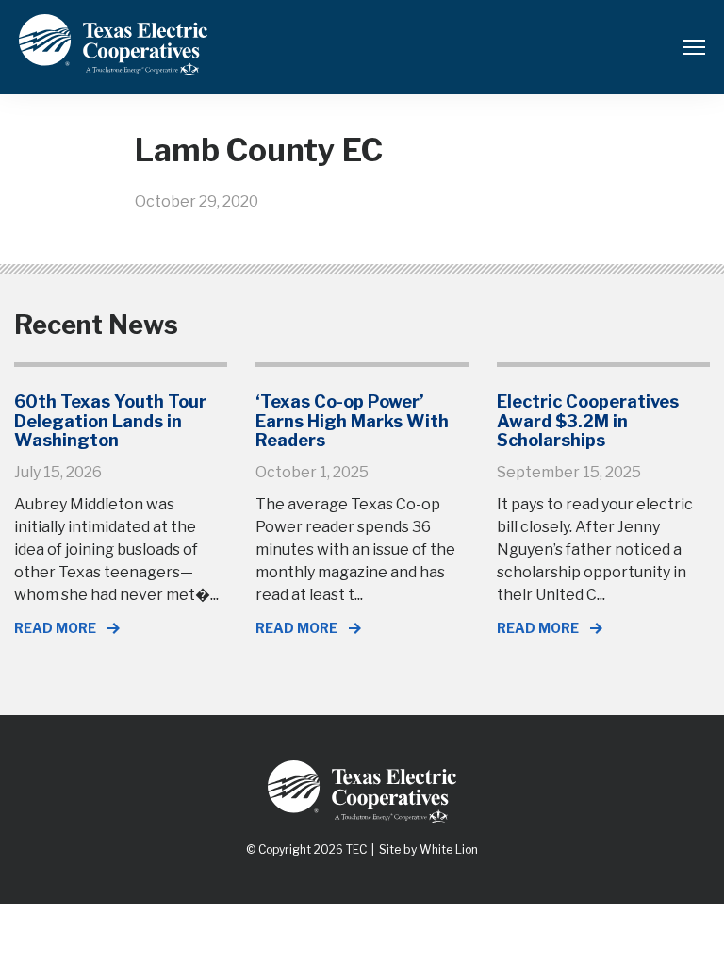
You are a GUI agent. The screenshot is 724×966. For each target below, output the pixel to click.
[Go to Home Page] (113, 61)
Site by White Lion (428, 849)
